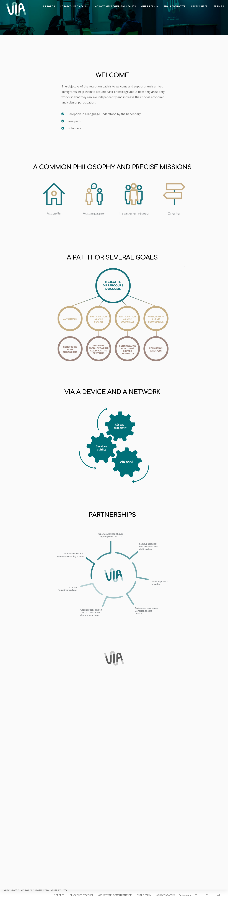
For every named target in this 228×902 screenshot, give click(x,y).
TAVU (64, 889)
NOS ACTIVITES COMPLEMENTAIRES (115, 6)
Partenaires (199, 6)
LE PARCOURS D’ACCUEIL (74, 6)
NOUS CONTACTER (175, 6)
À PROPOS (49, 6)
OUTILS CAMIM (149, 6)
